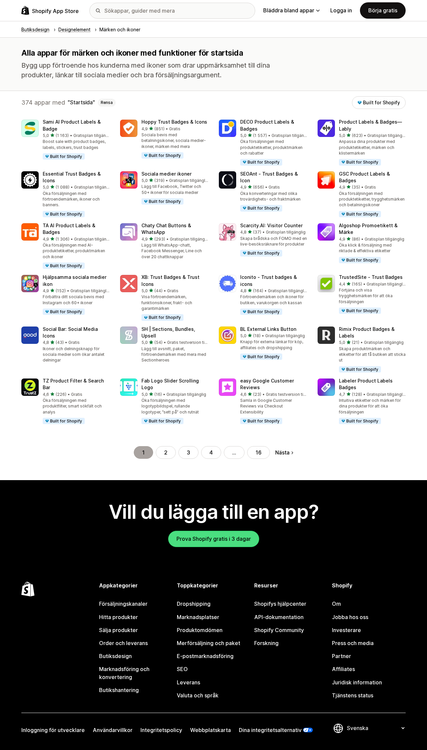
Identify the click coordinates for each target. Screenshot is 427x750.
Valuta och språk (198, 695)
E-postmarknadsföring (205, 656)
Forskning (266, 643)
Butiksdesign (115, 656)
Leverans (188, 682)
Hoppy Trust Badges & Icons (174, 122)
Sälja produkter (118, 630)
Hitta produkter (118, 617)
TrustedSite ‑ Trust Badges (371, 277)
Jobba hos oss (350, 617)
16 (259, 452)
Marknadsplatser (198, 617)
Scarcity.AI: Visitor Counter (271, 225)
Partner (341, 656)
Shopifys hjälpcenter (280, 603)
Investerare (346, 630)
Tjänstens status (352, 695)
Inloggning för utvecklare (53, 730)
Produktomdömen (200, 630)
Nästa (282, 452)
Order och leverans (123, 643)
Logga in (341, 10)
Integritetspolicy (161, 730)
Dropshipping (193, 603)
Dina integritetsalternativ (270, 730)
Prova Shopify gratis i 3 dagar (213, 538)
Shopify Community (279, 630)
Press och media (353, 643)
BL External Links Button (268, 329)
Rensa (107, 102)
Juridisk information (357, 682)
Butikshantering (119, 690)
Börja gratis (382, 10)
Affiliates (343, 669)
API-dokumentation (279, 617)
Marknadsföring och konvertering (124, 673)
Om (336, 603)
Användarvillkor (112, 730)
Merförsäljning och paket (208, 643)
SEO (182, 669)
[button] (65, 140)
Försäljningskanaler (123, 603)
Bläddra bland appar (288, 10)
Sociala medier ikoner (166, 174)
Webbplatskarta (210, 730)
